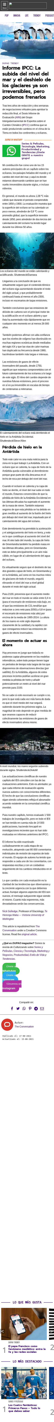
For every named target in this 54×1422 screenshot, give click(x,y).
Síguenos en (11, 986)
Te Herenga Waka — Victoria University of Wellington (24, 915)
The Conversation (24, 1026)
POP (7, 15)
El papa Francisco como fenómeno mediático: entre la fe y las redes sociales (27, 1349)
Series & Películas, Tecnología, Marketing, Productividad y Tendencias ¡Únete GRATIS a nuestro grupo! (36, 151)
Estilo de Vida (37, 955)
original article (29, 934)
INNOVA (16, 15)
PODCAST (49, 15)
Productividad (21, 955)
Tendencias (8, 959)
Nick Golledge (10, 911)
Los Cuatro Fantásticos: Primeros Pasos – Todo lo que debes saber (24, 1408)
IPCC (26, 125)
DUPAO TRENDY (10, 63)
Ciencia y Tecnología (25, 951)
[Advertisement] (27, 1170)
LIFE (26, 15)
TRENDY (36, 15)
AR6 (18, 117)
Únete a (9, 968)
